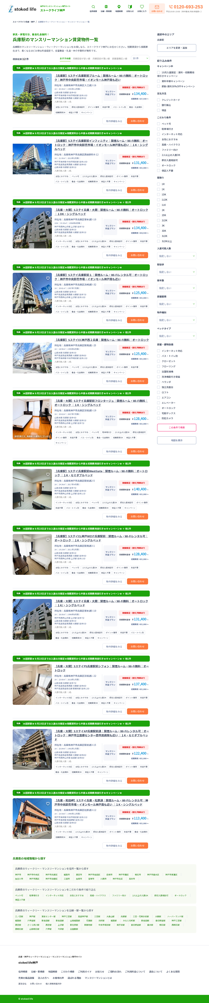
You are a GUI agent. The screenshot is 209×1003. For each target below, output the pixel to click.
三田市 (67, 878)
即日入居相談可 (170, 160)
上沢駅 (61, 924)
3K (163, 225)
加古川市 (19, 878)
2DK (164, 215)
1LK (164, 204)
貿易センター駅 (49, 916)
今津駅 (61, 928)
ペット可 (166, 123)
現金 (164, 110)
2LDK (164, 220)
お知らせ (99, 971)
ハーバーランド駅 (175, 916)
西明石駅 (176, 924)
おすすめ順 (65, 58)
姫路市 (67, 874)
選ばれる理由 (74, 977)
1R (163, 184)
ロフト (165, 392)
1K (163, 189)
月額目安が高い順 (101, 58)
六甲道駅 (31, 920)
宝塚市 (91, 878)
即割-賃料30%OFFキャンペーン (178, 86)
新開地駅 (88, 924)
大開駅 (158, 916)
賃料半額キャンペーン (173, 81)
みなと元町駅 (129, 920)
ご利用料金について (135, 971)
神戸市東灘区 (171, 874)
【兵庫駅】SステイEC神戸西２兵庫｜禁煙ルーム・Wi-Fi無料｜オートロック (101, 340)
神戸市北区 (118, 878)
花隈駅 (89, 920)
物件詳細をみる (114, 121)
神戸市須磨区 (52, 878)
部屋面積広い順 (119, 58)
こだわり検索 (67, 971)
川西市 (103, 878)
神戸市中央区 (33, 874)
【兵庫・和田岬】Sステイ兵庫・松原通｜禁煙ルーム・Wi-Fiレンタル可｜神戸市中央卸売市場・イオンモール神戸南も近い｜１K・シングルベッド (101, 802)
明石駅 (162, 924)
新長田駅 (46, 920)
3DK (164, 230)
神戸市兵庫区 (52, 874)
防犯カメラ (167, 418)
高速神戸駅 (83, 916)
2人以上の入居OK (171, 155)
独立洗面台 (167, 387)
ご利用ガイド (84, 971)
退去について (155, 971)
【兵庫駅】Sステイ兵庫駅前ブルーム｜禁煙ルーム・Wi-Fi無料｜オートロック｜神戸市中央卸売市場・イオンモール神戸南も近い (101, 78)
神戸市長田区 (94, 874)
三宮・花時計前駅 (141, 916)
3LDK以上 (167, 241)
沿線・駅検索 (38, 971)
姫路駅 (18, 920)
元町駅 (101, 920)
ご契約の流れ (114, 971)
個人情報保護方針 (54, 983)
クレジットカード (171, 99)
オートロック (168, 165)
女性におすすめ (170, 139)
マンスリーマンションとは (98, 977)
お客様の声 (58, 977)
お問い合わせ (137, 121)
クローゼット (168, 361)
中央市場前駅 (104, 924)
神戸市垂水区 (153, 874)
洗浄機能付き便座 (171, 376)
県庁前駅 (121, 924)
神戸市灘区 (124, 874)
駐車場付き (167, 128)
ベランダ (166, 381)
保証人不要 (167, 170)
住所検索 (22, 971)
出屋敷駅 (74, 928)
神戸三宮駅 (67, 916)
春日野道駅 (160, 920)
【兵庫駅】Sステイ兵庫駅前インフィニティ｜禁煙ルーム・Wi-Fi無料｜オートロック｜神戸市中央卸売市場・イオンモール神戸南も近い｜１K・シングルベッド (101, 145)
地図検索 (52, 971)
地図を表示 (177, 440)
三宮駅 (97, 916)
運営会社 (22, 983)
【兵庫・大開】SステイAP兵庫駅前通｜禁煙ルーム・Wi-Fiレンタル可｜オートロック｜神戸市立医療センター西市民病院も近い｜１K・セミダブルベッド (101, 735)
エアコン (166, 397)
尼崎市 (109, 874)
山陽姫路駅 (75, 920)
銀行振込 (166, 105)
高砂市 (132, 878)
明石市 (138, 874)
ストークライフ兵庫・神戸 (24, 21)
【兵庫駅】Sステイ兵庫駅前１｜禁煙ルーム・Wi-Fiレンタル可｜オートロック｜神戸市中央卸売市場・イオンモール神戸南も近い (101, 277)
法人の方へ (43, 977)
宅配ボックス (168, 413)
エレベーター (168, 402)
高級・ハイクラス (171, 144)
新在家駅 (74, 924)
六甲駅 (49, 928)
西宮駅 (18, 924)
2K (163, 210)
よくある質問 (173, 971)
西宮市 (79, 874)
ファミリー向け (170, 149)
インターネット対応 (172, 134)
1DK (164, 194)
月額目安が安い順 (81, 58)
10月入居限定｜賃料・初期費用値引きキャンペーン (175, 74)
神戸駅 (32, 916)
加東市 (79, 878)
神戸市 (18, 874)
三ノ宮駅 (19, 916)
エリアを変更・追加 (176, 47)
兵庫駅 (124, 916)
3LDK (164, 236)
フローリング (168, 366)
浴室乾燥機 (167, 371)
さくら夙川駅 (33, 924)
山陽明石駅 (34, 928)
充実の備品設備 (26, 977)
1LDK (164, 199)
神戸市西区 (34, 878)
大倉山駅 (110, 916)
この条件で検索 (177, 427)
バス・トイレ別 (170, 355)
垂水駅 (150, 924)
